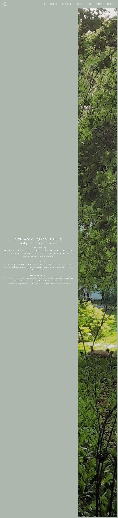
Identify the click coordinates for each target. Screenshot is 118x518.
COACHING (53, 4)
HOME (44, 4)
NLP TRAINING (66, 4)
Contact (110, 4)
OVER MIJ (99, 4)
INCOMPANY (79, 4)
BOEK (90, 4)
